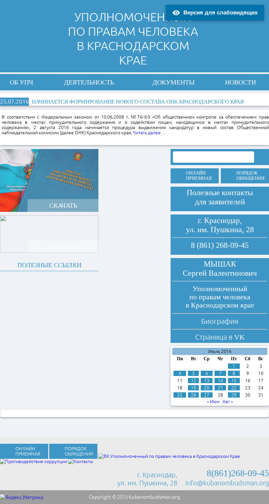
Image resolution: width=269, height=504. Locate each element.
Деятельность (89, 82)
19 (193, 387)
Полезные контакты (220, 192)
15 (234, 380)
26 (193, 395)
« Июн (213, 401)
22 (234, 387)
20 (206, 387)
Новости (240, 82)
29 (234, 395)
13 (206, 380)
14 (220, 380)
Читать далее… (149, 132)
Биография (219, 321)
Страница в (220, 337)
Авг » (227, 401)
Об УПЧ (21, 82)
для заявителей (220, 201)
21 (220, 387)
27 (206, 395)
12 (193, 380)
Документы (174, 82)
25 (179, 395)
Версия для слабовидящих (220, 12)
